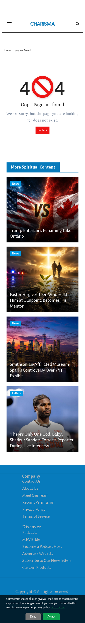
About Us (30, 488)
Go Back (42, 130)
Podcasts (29, 532)
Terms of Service (36, 516)
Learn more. (58, 607)
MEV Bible (31, 539)
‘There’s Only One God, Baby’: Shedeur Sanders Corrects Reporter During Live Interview (41, 440)
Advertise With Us (37, 553)
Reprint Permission (38, 502)
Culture (16, 393)
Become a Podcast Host (42, 546)
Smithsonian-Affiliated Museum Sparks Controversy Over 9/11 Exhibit (39, 370)
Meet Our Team (35, 495)
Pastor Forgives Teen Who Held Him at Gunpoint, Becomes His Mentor (38, 300)
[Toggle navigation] (9, 24)
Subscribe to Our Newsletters (46, 560)
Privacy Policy (34, 509)
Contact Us (31, 481)
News (15, 183)
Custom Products (36, 567)
